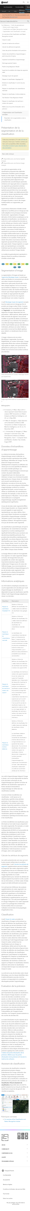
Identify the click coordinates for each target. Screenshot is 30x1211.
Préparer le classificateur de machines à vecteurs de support (12, 102)
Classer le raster (6, 40)
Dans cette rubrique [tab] (8, 154)
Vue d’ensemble (8, 7)
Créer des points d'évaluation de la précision (14, 50)
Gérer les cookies (7, 1198)
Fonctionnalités (20, 7)
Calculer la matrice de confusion (10, 43)
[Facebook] (19, 1134)
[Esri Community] (19, 1137)
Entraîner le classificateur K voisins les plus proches (13, 84)
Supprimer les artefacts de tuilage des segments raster (15, 71)
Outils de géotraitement (17, 25)
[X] (22, 1134)
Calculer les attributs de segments (11, 47)
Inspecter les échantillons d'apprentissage (13, 59)
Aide (15, 11)
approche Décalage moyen (10, 277)
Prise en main (10, 11)
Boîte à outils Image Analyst (10, 27)
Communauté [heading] (5, 1149)
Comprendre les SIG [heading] (7, 1153)
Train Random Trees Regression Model (12, 97)
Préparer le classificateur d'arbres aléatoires (13, 94)
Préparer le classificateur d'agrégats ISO (6, 609)
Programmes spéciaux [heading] (8, 1161)
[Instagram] (22, 1137)
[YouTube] (26, 1137)
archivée (23, 139)
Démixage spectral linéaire (9, 63)
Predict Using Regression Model (10, 66)
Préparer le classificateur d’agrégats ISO (12, 79)
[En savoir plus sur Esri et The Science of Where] (5, 1138)
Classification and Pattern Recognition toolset (15, 29)
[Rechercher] (23, 2)
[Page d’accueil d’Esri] (4, 2)
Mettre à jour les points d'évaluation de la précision (13, 108)
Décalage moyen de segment (10, 76)
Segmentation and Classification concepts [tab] (12, 113)
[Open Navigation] (28, 2)
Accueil (4, 11)
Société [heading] (4, 1157)
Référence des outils (21, 11)
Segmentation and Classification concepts (14, 31)
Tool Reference (5, 25)
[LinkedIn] (26, 1134)
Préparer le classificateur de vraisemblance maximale (13, 89)
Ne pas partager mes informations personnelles (16, 1203)
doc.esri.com (14, 17)
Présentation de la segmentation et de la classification (15, 119)
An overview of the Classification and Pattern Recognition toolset (14, 35)
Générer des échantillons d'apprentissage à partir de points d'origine (13, 55)
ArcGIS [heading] (3, 1145)
